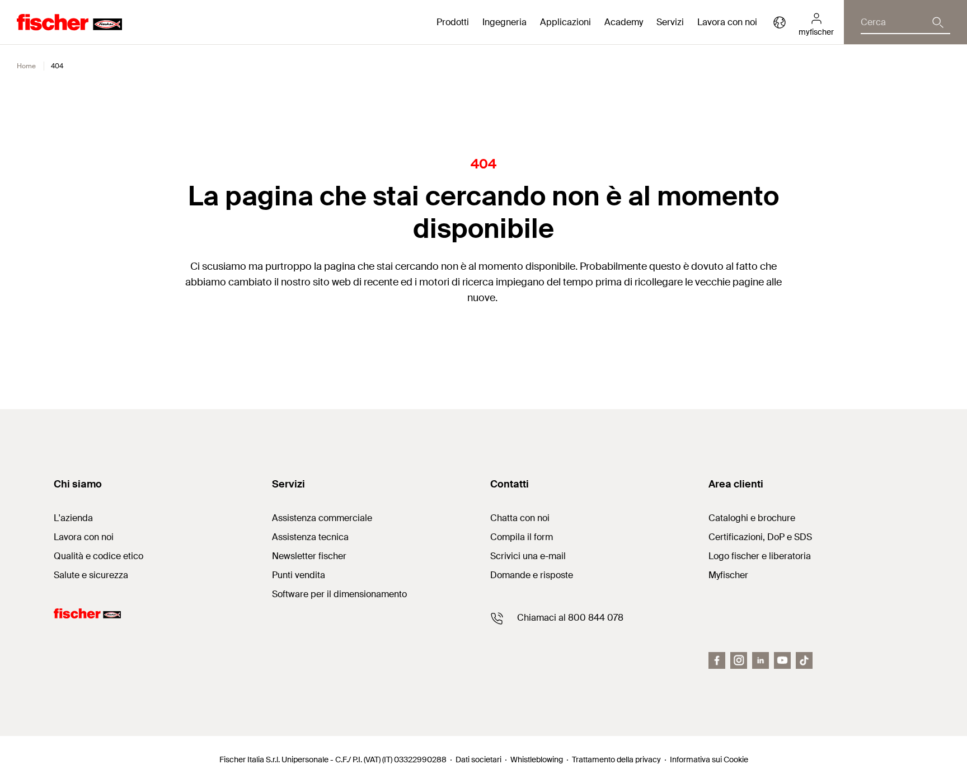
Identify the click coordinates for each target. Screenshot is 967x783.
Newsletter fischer (309, 556)
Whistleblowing (536, 759)
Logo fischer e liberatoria (759, 556)
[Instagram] (738, 660)
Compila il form (521, 537)
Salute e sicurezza (91, 575)
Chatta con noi (520, 518)
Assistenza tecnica (310, 537)
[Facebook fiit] (716, 660)
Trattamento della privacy (616, 759)
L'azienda (73, 518)
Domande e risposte (531, 575)
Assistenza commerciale (322, 518)
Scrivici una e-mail (528, 556)
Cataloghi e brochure (751, 518)
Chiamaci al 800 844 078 (570, 617)
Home (26, 66)
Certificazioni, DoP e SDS (760, 537)
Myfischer (728, 575)
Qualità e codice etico (98, 556)
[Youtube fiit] (782, 660)
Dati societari (478, 759)
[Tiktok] (804, 660)
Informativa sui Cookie (709, 759)
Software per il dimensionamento (339, 594)
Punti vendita (298, 575)
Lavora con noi (727, 22)
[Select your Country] (779, 22)
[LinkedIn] (760, 660)
